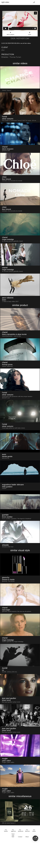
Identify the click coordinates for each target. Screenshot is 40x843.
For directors (27, 830)
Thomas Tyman (15, 57)
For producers (20, 830)
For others (34, 830)
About (27, 836)
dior (3, 50)
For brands (6, 830)
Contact (20, 836)
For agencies (13, 830)
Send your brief (13, 835)
